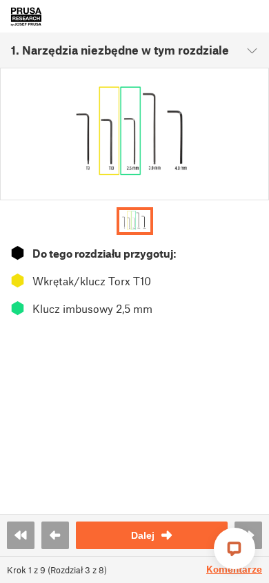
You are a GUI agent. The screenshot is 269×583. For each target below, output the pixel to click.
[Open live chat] (234, 548)
